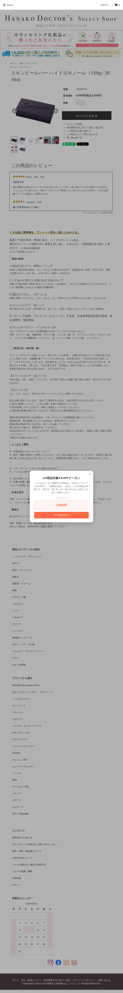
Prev (14, 110)
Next (55, 110)
